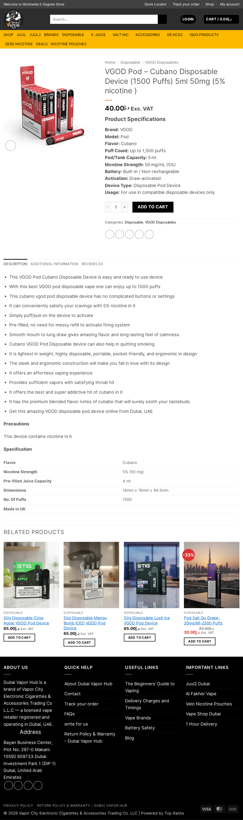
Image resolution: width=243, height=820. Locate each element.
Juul (21, 35)
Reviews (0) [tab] (92, 264)
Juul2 (35, 35)
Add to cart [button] (19, 637)
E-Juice (98, 35)
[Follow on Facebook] (8, 785)
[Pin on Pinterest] (139, 234)
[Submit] (162, 19)
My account (229, 4)
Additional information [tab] (54, 264)
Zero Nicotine (19, 44)
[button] (188, 19)
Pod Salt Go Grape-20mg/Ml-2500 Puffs (203, 620)
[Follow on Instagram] (18, 785)
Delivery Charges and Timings (147, 704)
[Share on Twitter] (119, 234)
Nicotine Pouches (68, 44)
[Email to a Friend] (129, 234)
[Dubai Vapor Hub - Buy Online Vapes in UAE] (23, 19)
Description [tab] (15, 264)
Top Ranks (174, 813)
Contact (72, 693)
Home (110, 62)
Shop (210, 4)
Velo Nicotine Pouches (209, 703)
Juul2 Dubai (198, 683)
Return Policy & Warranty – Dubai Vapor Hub (89, 737)
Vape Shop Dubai (203, 713)
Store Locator (156, 4)
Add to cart (153, 206)
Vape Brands (138, 717)
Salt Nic (121, 35)
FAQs (69, 713)
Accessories (148, 35)
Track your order (186, 4)
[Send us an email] (28, 785)
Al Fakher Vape (201, 693)
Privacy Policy (18, 805)
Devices (174, 35)
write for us (76, 723)
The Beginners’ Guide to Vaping (150, 687)
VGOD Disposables (161, 62)
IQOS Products (204, 35)
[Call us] (37, 785)
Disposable (73, 35)
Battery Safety (140, 727)
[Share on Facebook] (109, 234)
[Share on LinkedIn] (149, 234)
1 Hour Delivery (201, 723)
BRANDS (51, 35)
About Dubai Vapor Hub (88, 683)
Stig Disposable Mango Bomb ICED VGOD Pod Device (85, 622)
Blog (129, 737)
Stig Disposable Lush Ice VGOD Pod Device (147, 620)
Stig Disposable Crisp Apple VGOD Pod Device (26, 620)
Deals (41, 44)
